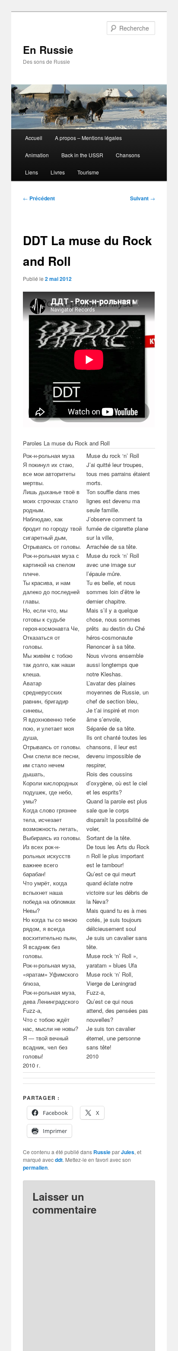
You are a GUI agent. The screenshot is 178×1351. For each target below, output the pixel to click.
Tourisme (88, 172)
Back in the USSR (82, 155)
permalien (35, 1167)
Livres (58, 172)
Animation (37, 155)
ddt (59, 1160)
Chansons (128, 155)
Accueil (33, 137)
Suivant (142, 198)
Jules (127, 1152)
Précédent (39, 198)
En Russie (48, 49)
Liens (31, 172)
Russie (102, 1152)
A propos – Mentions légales (88, 137)
